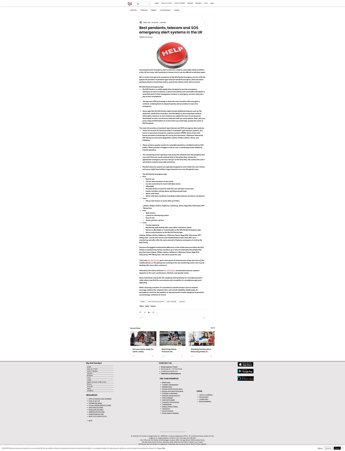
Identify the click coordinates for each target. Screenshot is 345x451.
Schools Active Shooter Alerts (172, 389)
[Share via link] (153, 312)
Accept (337, 448)
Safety (177, 10)
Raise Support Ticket (169, 367)
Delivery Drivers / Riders (170, 407)
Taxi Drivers (166, 409)
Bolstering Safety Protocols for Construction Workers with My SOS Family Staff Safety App (172, 350)
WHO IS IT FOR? (92, 369)
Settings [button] (320, 448)
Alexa (89, 388)
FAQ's (89, 378)
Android (89, 386)
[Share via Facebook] (140, 312)
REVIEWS (90, 376)
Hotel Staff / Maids (168, 400)
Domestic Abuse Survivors (171, 396)
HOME (89, 367)
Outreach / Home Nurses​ (170, 402)
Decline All (328, 448)
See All (213, 328)
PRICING (89, 373)
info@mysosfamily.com (169, 371)
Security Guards (167, 411)
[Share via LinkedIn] (149, 312)
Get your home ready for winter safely (143, 350)
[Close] (343, 448)
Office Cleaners (167, 398)
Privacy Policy (161, 448)
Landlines (90, 391)
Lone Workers (165, 10)
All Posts (133, 10)
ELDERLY (142, 301)
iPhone (89, 384)
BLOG (90, 420)
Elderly (153, 10)
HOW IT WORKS (92, 371)
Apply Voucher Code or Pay (96, 382)
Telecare (182, 301)
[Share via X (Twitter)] (144, 312)
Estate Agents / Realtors (170, 413)
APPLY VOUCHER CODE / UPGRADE (100, 399)
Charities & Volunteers (170, 393)
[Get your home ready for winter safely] (143, 338)
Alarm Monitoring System (156, 301)
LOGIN (89, 380)
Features (144, 10)
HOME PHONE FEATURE (96, 414)
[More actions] (205, 22)
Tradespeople (167, 404)
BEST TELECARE (171, 301)
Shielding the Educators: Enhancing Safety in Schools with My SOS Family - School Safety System (201, 350)
